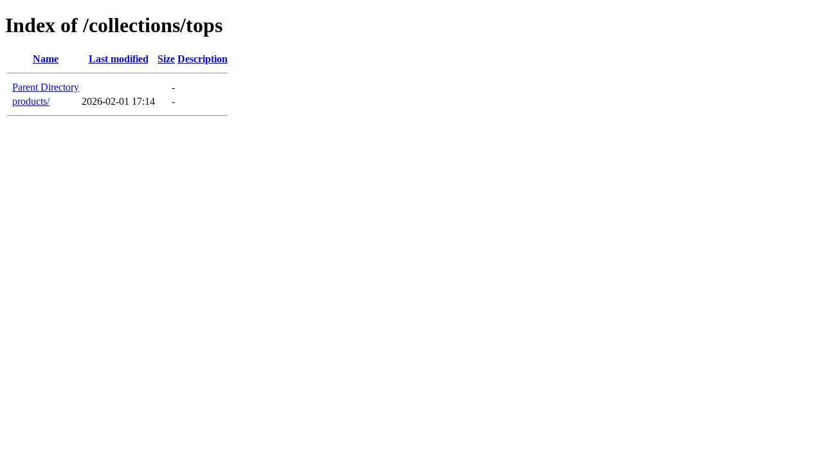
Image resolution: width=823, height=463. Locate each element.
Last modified (119, 58)
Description (202, 58)
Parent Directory (45, 87)
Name (46, 58)
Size (166, 58)
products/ (31, 101)
